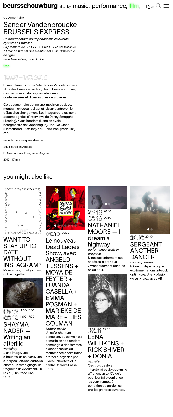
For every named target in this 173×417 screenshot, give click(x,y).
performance (109, 5)
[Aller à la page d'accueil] (31, 6)
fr (149, 6)
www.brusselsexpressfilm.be (23, 59)
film (134, 5)
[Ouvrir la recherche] (158, 6)
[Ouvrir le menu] (166, 6)
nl (146, 6)
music (81, 5)
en (152, 6)
